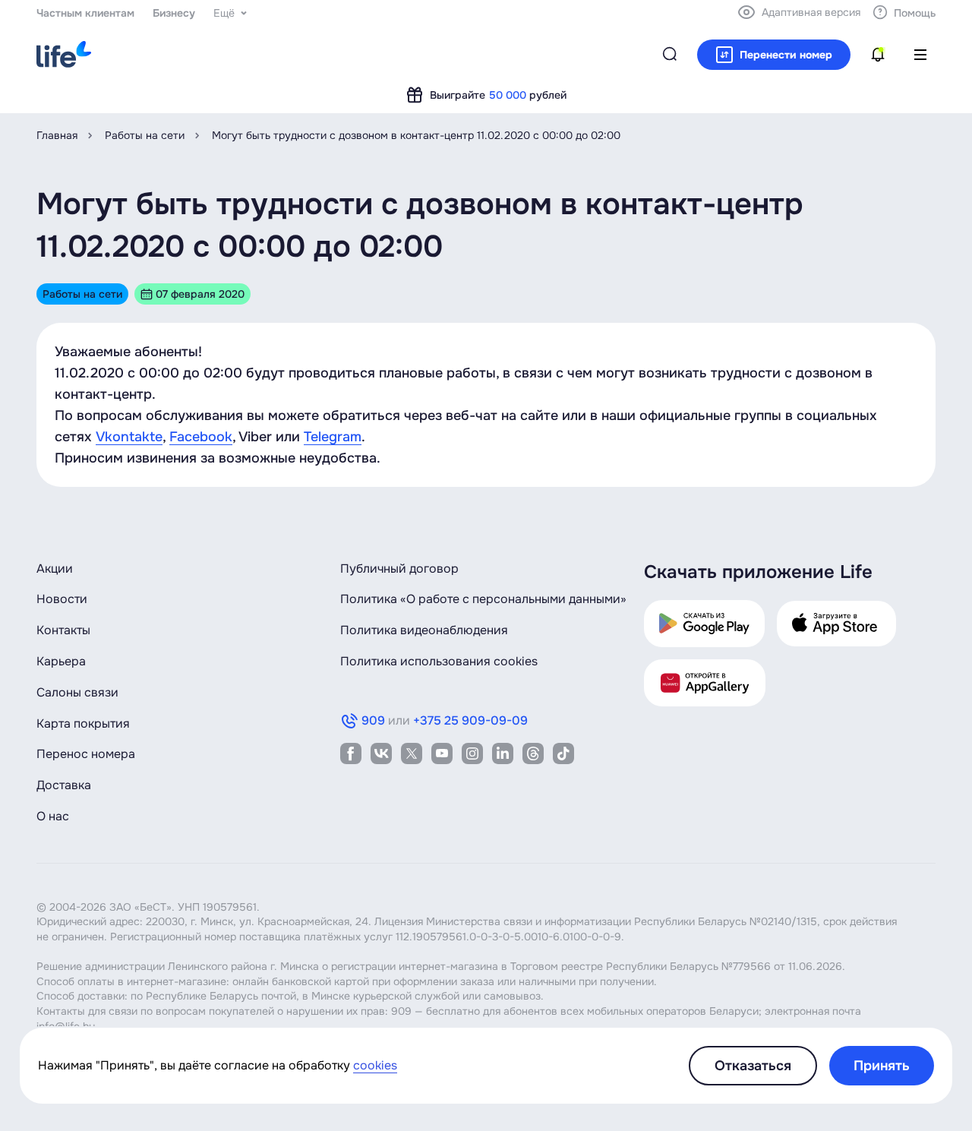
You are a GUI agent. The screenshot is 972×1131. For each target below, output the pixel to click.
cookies (375, 1065)
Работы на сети (145, 135)
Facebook (200, 436)
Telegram (332, 436)
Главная (56, 135)
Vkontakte (129, 436)
